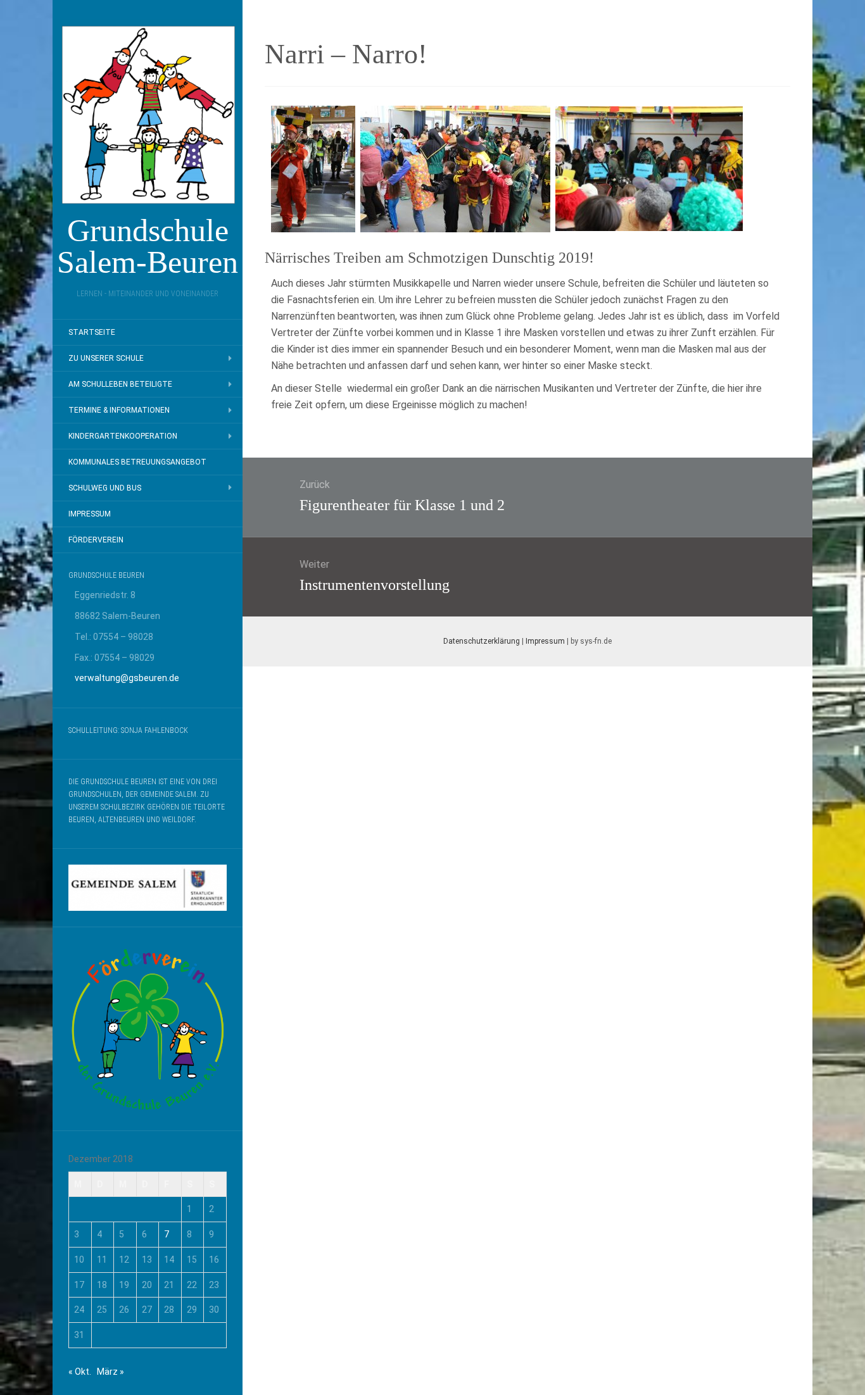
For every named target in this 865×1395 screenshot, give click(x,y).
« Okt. (79, 1372)
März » (110, 1372)
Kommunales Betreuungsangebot (137, 462)
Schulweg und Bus (104, 488)
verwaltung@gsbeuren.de (127, 678)
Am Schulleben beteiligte (120, 384)
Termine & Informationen (119, 410)
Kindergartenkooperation (122, 436)
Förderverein (95, 539)
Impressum (89, 514)
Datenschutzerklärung (481, 641)
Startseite (91, 332)
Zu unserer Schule (106, 358)
